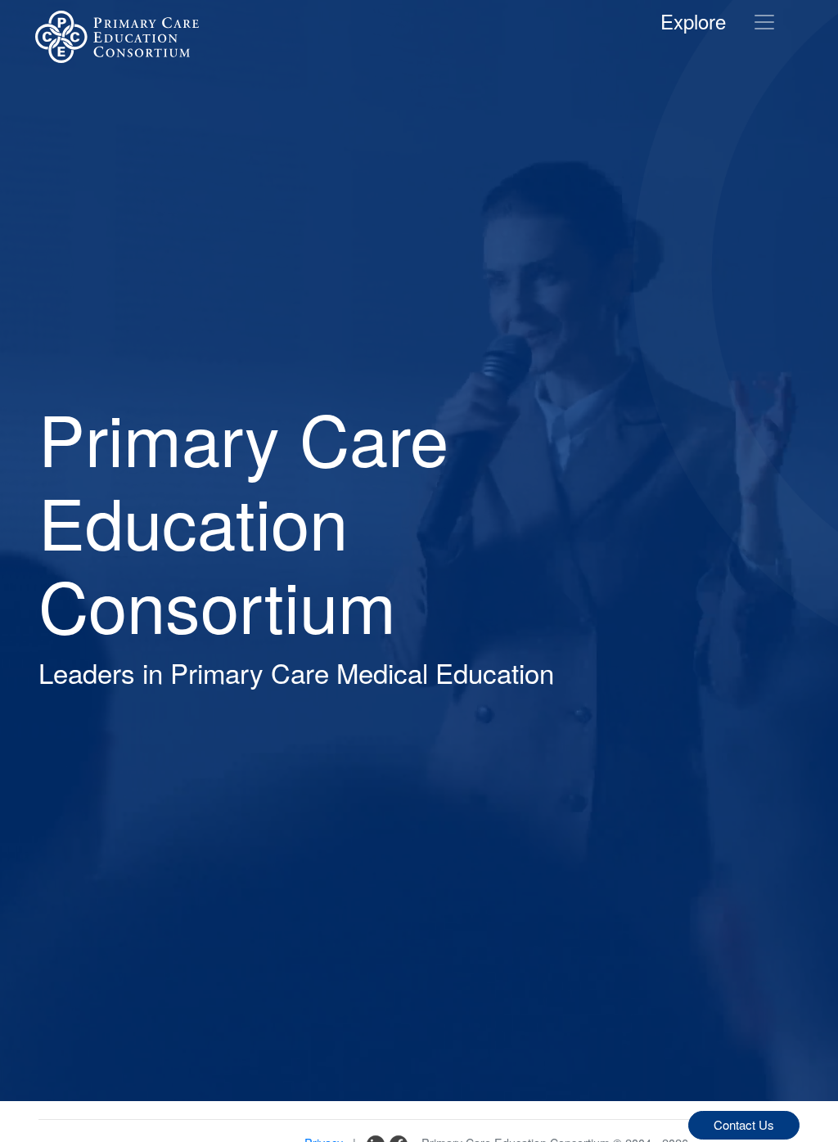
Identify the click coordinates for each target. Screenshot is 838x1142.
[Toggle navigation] (764, 22)
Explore (693, 21)
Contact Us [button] (744, 1124)
